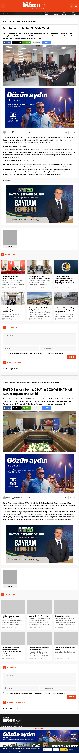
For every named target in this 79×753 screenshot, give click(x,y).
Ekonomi (12, 382)
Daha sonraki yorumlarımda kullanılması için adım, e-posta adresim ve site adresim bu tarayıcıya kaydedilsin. (35, 353)
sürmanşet (8, 180)
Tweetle (18, 42)
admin (8, 132)
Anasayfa (5, 21)
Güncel (12, 21)
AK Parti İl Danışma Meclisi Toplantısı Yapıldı (29, 13)
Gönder (28, 42)
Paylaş (9, 42)
